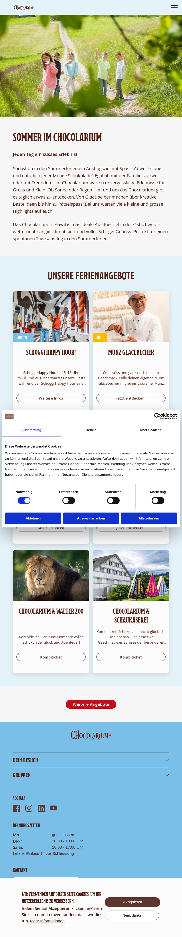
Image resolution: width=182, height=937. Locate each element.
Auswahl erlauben (91, 518)
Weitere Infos (51, 398)
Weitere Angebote (91, 704)
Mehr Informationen (47, 921)
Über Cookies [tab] (150, 430)
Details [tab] (91, 430)
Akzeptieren (132, 902)
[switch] (68, 500)
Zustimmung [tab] (32, 430)
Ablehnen (33, 518)
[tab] (91, 760)
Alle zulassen (148, 518)
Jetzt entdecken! (131, 398)
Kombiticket (51, 657)
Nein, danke (132, 915)
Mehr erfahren (51, 527)
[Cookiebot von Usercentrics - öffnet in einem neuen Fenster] (157, 416)
